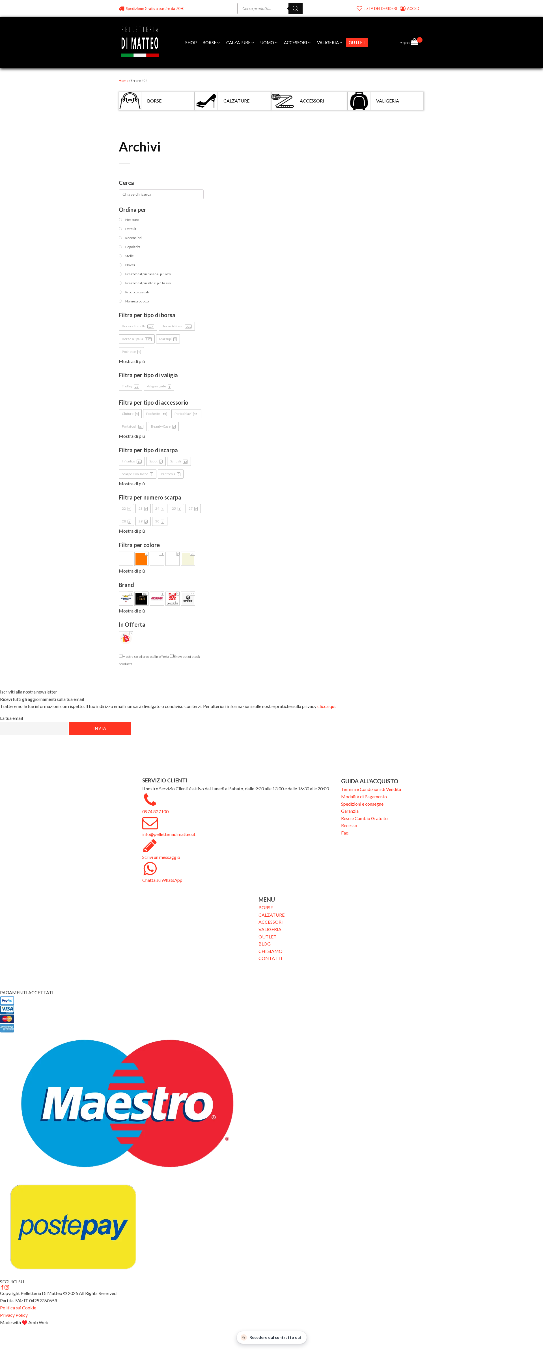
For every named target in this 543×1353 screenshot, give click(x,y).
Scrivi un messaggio (161, 857)
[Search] (295, 8)
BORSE (265, 907)
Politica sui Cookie (18, 1307)
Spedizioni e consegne (362, 803)
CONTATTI (270, 958)
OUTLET (267, 936)
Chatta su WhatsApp (162, 880)
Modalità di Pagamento (364, 796)
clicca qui (326, 706)
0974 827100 (155, 811)
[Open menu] (374, 42)
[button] (211, 42)
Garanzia (350, 811)
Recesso (349, 825)
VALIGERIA (269, 929)
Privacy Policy (14, 1315)
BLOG (264, 943)
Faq (344, 832)
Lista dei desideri (380, 8)
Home (123, 80)
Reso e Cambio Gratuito (364, 818)
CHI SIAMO (270, 951)
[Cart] (416, 42)
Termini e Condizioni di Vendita (371, 789)
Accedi (414, 8)
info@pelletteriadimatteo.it (168, 834)
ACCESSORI (270, 922)
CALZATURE (271, 914)
